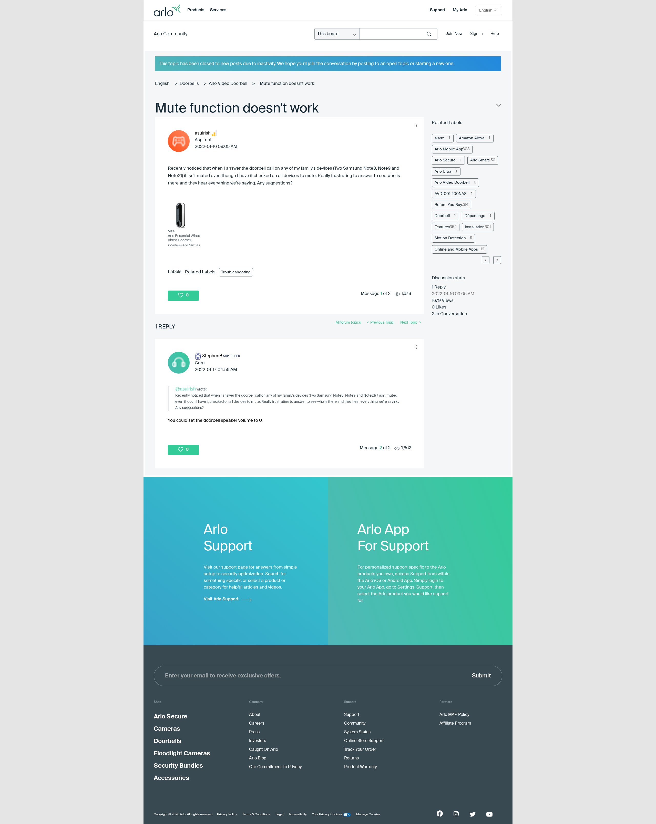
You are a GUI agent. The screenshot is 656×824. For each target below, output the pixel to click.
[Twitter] (472, 814)
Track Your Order (360, 750)
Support (437, 10)
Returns (351, 758)
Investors (257, 741)
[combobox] (398, 34)
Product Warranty (360, 767)
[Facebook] (440, 813)
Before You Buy (448, 205)
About (254, 715)
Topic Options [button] (498, 106)
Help (494, 34)
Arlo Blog (257, 758)
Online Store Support (364, 741)
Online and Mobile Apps (456, 249)
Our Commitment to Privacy (275, 767)
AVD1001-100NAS (451, 194)
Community (354, 724)
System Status (357, 732)
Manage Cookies (368, 814)
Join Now (454, 34)
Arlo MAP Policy (454, 715)
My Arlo (460, 10)
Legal (279, 814)
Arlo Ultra (443, 171)
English (162, 83)
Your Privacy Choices (327, 814)
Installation (475, 227)
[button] (416, 125)
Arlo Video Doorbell (228, 83)
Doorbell (442, 216)
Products (195, 10)
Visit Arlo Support (221, 599)
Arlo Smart (479, 160)
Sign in (476, 34)
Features (442, 227)
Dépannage (475, 216)
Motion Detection (450, 238)
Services (218, 10)
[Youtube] (489, 814)
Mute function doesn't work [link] (287, 83)
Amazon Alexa (471, 138)
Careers (256, 724)
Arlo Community (170, 34)
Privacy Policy (227, 814)
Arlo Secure (445, 160)
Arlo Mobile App (449, 149)
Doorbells (189, 83)
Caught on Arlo (263, 750)
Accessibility (298, 814)
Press (254, 732)
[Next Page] (497, 260)
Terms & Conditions (256, 814)
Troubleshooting (236, 272)
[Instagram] (456, 814)
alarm (439, 138)
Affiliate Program (455, 724)
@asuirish (185, 389)
